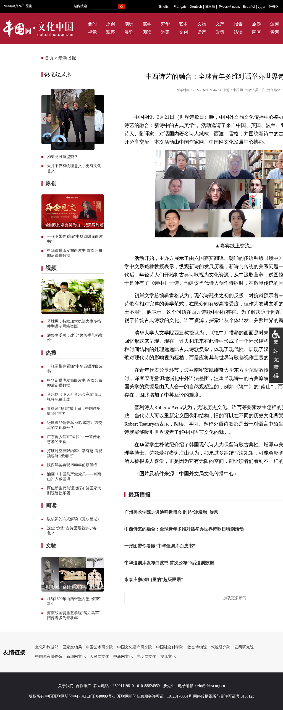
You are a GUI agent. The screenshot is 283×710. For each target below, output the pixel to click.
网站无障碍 (276, 359)
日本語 (210, 7)
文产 (220, 24)
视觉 (92, 32)
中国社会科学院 (169, 647)
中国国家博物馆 (48, 656)
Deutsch (196, 7)
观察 (110, 32)
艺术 (183, 24)
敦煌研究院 (220, 647)
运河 (274, 24)
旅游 (256, 24)
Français (180, 7)
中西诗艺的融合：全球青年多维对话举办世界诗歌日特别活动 (184, 529)
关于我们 (66, 686)
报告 (238, 24)
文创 (183, 32)
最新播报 (67, 58)
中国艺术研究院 (99, 647)
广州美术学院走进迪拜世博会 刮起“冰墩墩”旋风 (171, 512)
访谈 (238, 32)
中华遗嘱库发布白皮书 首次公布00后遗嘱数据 (169, 562)
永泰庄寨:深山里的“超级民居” (153, 579)
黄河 (274, 32)
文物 (201, 24)
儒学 (147, 24)
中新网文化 (123, 656)
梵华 (165, 24)
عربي (262, 7)
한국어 (274, 7)
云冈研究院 (244, 647)
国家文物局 (72, 647)
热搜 (51, 353)
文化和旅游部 (46, 647)
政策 (220, 32)
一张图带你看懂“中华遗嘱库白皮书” (159, 545)
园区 (256, 32)
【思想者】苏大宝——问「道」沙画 (76, 310)
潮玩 (128, 24)
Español (249, 7)
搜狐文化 (168, 656)
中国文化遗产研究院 (134, 647)
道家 (165, 32)
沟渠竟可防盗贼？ (62, 157)
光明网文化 (146, 656)
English (165, 7)
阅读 (147, 32)
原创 (110, 24)
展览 (128, 32)
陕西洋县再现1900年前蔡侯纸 (72, 465)
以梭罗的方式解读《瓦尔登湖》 (74, 519)
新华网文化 (76, 656)
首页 (49, 58)
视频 (51, 268)
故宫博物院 (197, 647)
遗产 (201, 32)
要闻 (92, 24)
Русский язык (229, 7)
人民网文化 (99, 656)
